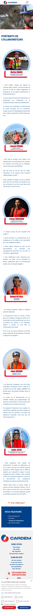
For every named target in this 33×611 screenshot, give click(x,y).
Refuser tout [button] (24, 607)
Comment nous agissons (16, 564)
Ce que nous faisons (16, 562)
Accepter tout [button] (9, 607)
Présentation (16, 547)
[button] (16, 604)
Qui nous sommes (16, 560)
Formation (11, 518)
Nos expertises (16, 551)
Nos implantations (16, 566)
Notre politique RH (14, 516)
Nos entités (16, 549)
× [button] (31, 581)
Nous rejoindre (16, 568)
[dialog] (16, 595)
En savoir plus (15, 590)
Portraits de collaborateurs (16, 520)
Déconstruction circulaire (16, 553)
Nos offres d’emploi (14, 523)
